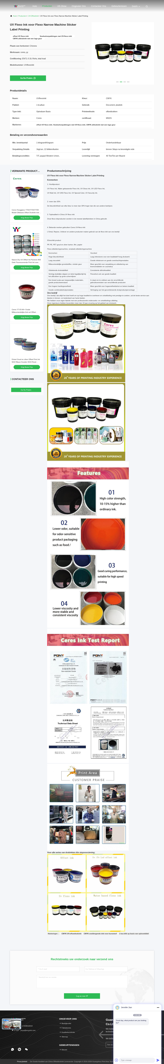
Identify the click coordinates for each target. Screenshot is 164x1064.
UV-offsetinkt (33, 16)
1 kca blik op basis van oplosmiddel (134, 934)
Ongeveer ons (79, 6)
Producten (47, 6)
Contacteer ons (98, 6)
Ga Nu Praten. (26, 78)
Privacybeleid (22, 1061)
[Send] (158, 1060)
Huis (35, 6)
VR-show (61, 6)
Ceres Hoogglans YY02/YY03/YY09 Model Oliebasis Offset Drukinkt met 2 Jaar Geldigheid (26, 212)
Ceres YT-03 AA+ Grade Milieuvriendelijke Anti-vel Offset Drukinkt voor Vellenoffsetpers (24, 312)
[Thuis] (20, 6)
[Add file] (116, 1060)
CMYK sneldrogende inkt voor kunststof (100, 934)
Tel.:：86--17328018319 (23, 1026)
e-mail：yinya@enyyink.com (25, 1030)
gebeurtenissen (119, 6)
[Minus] (158, 1007)
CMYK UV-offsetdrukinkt (71, 934)
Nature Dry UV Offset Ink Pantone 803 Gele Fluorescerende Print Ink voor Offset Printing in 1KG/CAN (26, 262)
